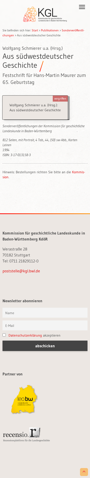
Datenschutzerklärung (25, 335)
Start (35, 30)
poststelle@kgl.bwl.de (21, 270)
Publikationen (50, 30)
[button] (82, 8)
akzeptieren (34, 335)
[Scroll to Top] (84, 472)
